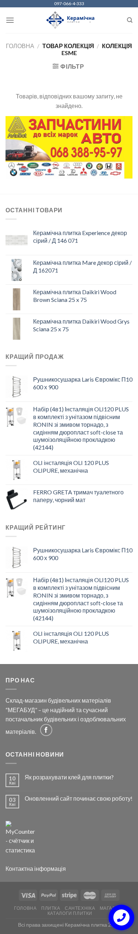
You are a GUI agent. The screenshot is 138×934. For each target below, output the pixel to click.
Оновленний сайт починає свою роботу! (78, 798)
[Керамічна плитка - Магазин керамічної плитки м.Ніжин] (69, 20)
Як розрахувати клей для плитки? (69, 776)
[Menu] (10, 20)
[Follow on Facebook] (46, 730)
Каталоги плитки (69, 913)
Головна (20, 45)
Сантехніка (80, 908)
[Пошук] (129, 20)
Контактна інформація (36, 868)
